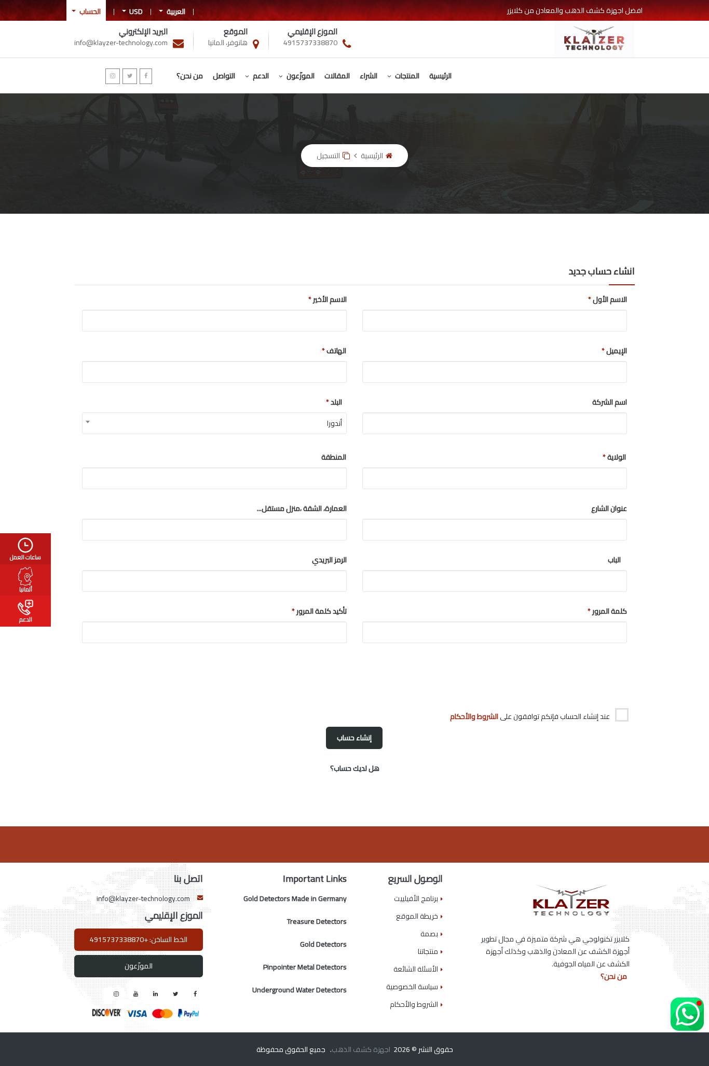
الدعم (260, 75)
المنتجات (406, 75)
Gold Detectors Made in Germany (295, 898)
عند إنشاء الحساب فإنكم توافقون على (530, 716)
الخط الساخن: (138, 939)
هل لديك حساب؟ (354, 768)
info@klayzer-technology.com (143, 898)
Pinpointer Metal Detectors (305, 967)
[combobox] (214, 423)
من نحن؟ (189, 75)
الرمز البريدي (334, 559)
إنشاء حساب (354, 737)
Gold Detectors (323, 944)
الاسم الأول (614, 299)
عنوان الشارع (614, 508)
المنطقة (333, 457)
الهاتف (334, 350)
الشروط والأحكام (474, 716)
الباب (614, 559)
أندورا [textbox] (334, 423)
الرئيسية (440, 75)
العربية (175, 11)
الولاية (614, 457)
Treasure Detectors (317, 921)
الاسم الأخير (334, 299)
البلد (334, 402)
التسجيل (328, 155)
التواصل (224, 75)
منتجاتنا (428, 951)
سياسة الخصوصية (412, 986)
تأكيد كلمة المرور (334, 611)
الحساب (89, 11)
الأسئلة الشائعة (415, 969)
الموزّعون (300, 75)
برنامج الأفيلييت (416, 898)
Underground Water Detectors (299, 989)
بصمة (429, 933)
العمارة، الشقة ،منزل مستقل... (334, 508)
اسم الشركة (614, 402)
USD (135, 11)
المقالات (337, 75)
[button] (687, 1014)
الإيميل (614, 350)
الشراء (368, 75)
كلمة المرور (614, 611)
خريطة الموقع (417, 916)
